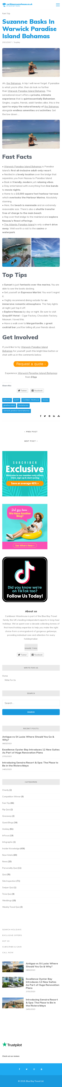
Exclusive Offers (12, 935)
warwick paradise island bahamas (16, 411)
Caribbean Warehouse (31, 400)
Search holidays (12, 929)
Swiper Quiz (7, 887)
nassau (45, 400)
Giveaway (7, 816)
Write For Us (10, 680)
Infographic (7, 842)
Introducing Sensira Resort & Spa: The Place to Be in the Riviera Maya (30, 764)
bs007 (16, 400)
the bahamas (23, 405)
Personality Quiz (9, 868)
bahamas (7, 400)
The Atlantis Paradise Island (19, 224)
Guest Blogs (7, 822)
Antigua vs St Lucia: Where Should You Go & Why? (28, 738)
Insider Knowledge (11, 848)
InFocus (5, 835)
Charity (5, 790)
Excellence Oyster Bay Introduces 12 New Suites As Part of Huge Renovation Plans (31, 751)
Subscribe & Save (12, 947)
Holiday (5, 829)
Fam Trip (6, 13)
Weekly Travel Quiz (11, 907)
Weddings (7, 900)
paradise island (9, 405)
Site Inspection (9, 881)
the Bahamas (13, 83)
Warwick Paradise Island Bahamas (26, 90)
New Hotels (7, 855)
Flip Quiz (6, 809)
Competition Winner (11, 796)
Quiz (4, 874)
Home (5, 676)
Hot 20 (5, 941)
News (5, 861)
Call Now (7, 952)
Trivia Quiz (7, 894)
